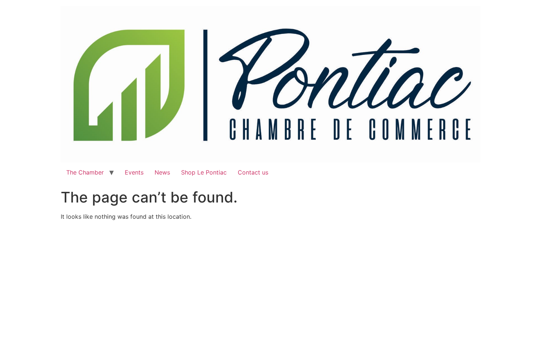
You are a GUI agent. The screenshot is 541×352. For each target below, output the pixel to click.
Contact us (253, 172)
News (162, 172)
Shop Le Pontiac (204, 172)
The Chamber (85, 172)
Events (134, 172)
